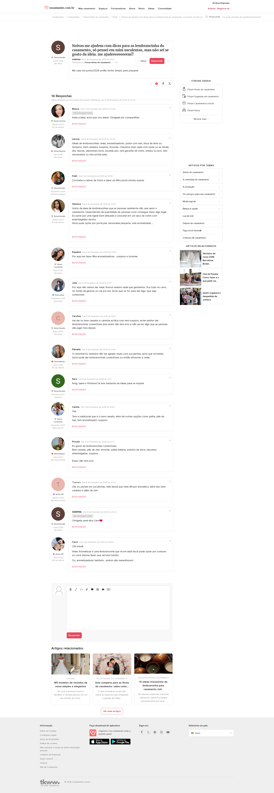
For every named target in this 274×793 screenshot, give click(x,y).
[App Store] (99, 744)
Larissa (75, 139)
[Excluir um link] (81, 589)
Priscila (76, 441)
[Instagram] (161, 732)
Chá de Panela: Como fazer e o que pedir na (211, 277)
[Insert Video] (103, 589)
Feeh (74, 176)
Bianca (75, 108)
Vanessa (76, 204)
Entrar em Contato (48, 731)
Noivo (142, 8)
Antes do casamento (193, 172)
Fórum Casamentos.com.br (201, 103)
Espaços (103, 8)
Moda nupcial (189, 201)
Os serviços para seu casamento (199, 194)
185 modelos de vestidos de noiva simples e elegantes (70, 684)
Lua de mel (188, 216)
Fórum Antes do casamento (96, 17)
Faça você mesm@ (192, 230)
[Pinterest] (155, 732)
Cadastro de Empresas (50, 754)
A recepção (188, 186)
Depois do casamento (194, 223)
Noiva (132, 8)
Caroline (76, 316)
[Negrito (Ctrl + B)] (70, 589)
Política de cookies (48, 743)
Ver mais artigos (112, 711)
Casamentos (58, 17)
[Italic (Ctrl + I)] (76, 589)
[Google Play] (121, 744)
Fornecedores (118, 8)
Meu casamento (86, 8)
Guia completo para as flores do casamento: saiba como (112, 684)
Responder (157, 61)
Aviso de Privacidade (49, 739)
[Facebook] (141, 732)
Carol (75, 542)
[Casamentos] (59, 8)
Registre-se (223, 8)
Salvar (143, 61)
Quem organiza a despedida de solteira (212, 296)
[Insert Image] (97, 589)
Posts (115, 17)
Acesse (211, 8)
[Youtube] (168, 732)
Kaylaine (76, 252)
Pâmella (76, 349)
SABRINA (76, 59)
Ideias (151, 8)
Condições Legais (48, 735)
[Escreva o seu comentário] (118, 610)
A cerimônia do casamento (196, 179)
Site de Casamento (49, 767)
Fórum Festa (194, 110)
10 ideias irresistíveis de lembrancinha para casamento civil (153, 685)
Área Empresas (222, 3)
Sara (74, 379)
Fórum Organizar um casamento (203, 96)
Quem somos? (46, 759)
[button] (157, 84)
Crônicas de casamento (194, 237)
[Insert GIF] (108, 589)
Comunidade (164, 8)
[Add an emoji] (92, 589)
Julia (74, 283)
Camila (75, 407)
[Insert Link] (87, 589)
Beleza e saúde (190, 208)
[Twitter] (148, 732)
